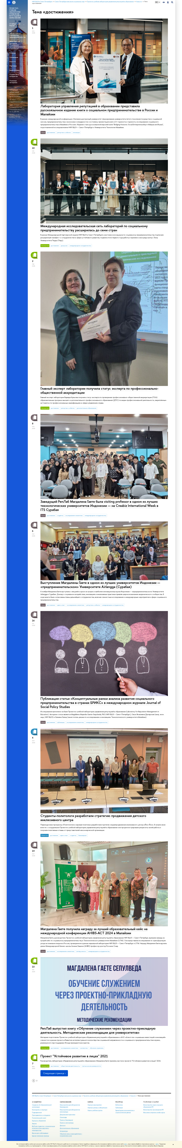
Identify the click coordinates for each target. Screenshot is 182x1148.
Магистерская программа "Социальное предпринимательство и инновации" (17, 45)
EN (159, 2)
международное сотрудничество (80, 246)
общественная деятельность (70, 1066)
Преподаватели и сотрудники (41, 1115)
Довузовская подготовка (67, 1114)
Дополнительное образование (69, 1128)
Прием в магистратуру (67, 1123)
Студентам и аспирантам (14, 75)
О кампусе (36, 1102)
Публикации (13, 57)
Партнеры (13, 66)
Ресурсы (119, 1102)
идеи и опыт (61, 605)
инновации (76, 132)
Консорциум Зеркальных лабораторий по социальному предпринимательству (17, 33)
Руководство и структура (39, 1110)
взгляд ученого (81, 951)
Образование (65, 1102)
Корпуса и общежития (39, 1121)
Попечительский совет (39, 1118)
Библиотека (119, 1105)
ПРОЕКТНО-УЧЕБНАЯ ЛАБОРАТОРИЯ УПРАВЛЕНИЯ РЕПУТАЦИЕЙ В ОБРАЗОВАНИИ (15, 13)
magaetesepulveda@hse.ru (17, 102)
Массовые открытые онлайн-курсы (154, 1112)
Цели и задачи (14, 70)
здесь (125, 1144)
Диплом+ (63, 1125)
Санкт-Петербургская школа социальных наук (67, 1096)
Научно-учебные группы (95, 1110)
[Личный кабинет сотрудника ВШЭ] (167, 2)
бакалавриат (82, 835)
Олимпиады (63, 1117)
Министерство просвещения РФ (153, 1110)
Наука (90, 1102)
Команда (12, 53)
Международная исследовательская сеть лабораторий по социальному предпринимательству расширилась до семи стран (94, 228)
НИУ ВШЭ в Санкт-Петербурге (41, 1096)
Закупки (34, 1123)
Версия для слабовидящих (40, 1133)
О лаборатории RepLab (14, 25)
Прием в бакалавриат (66, 1120)
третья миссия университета (91, 1066)
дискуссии (64, 246)
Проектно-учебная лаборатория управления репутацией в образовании (105, 1096)
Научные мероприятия (95, 1105)
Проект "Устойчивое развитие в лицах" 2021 (74, 1056)
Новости (12, 62)
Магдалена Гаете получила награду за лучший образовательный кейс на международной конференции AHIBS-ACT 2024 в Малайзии (93, 931)
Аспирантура (64, 1131)
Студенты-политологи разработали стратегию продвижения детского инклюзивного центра (93, 817)
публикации (60, 722)
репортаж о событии (64, 132)
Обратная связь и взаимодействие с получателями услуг (71, 1135)
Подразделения (37, 1112)
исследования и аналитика (74, 515)
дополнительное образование (86, 408)
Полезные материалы (13, 81)
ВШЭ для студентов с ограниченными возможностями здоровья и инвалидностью (43, 1128)
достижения (51, 132)
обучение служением (97, 1048)
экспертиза (84, 1048)
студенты (60, 515)
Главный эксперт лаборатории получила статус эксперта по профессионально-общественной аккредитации (99, 390)
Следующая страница (53, 1073)
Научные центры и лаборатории (97, 1107)
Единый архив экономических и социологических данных (124, 1111)
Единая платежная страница (40, 1136)
